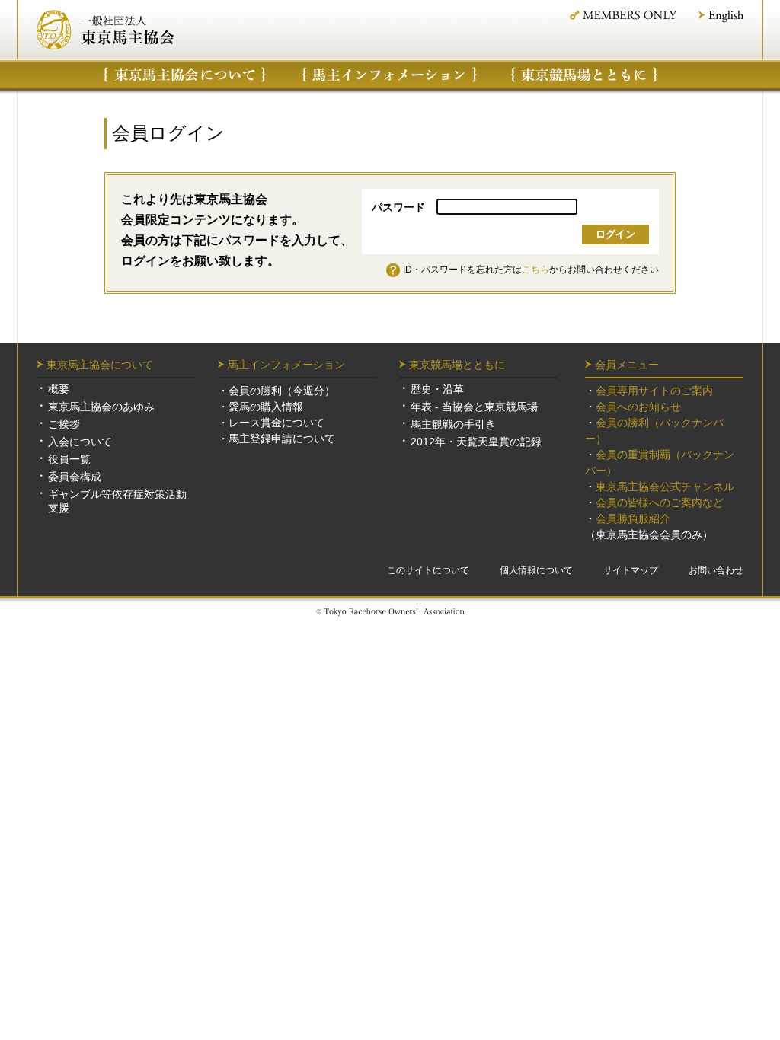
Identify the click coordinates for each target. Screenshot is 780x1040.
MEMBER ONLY (622, 15)
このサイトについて (428, 570)
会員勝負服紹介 (633, 518)
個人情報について (536, 570)
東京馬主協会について (185, 74)
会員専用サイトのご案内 (654, 390)
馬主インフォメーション (389, 74)
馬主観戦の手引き (453, 424)
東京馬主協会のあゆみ (101, 406)
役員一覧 (69, 459)
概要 (58, 389)
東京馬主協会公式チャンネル (665, 486)
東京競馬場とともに (457, 365)
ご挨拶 (64, 424)
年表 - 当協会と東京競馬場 (474, 406)
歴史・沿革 (437, 389)
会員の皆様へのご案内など (660, 502)
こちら (535, 269)
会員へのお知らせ (638, 406)
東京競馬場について (585, 74)
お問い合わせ (716, 570)
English (720, 16)
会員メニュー (627, 365)
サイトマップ (630, 570)
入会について (80, 441)
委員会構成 (74, 477)
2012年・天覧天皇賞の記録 (476, 441)
